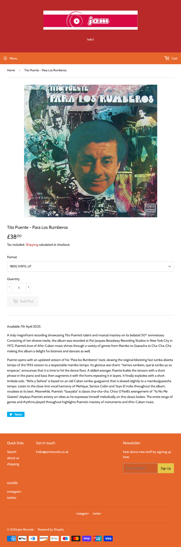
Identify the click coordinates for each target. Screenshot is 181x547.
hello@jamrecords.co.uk (52, 452)
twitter (11, 497)
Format (12, 257)
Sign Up (166, 468)
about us (13, 458)
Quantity (13, 279)
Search (11, 452)
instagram (14, 491)
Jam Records (25, 529)
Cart (174, 58)
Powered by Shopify (51, 529)
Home (11, 70)
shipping (13, 464)
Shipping (32, 244)
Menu (13, 58)
